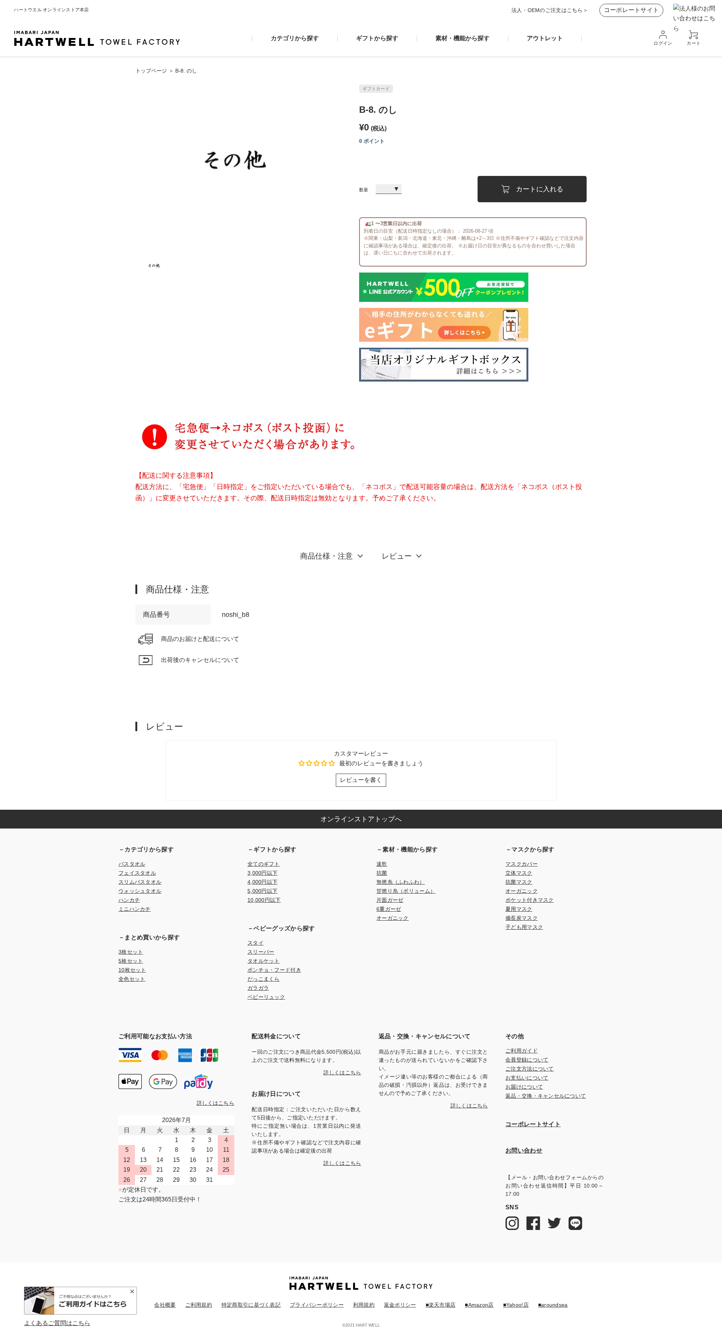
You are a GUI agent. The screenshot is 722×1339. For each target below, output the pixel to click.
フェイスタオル (137, 873)
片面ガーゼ (389, 900)
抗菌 (381, 873)
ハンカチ (129, 900)
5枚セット (130, 961)
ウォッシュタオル (139, 891)
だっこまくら (263, 979)
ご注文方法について (529, 1069)
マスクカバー (521, 864)
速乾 (381, 864)
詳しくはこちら (215, 1103)
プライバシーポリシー (317, 1305)
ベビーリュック (266, 997)
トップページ (151, 71)
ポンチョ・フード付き (274, 970)
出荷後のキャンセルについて (200, 660)
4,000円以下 (262, 882)
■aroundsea (553, 1305)
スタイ (255, 943)
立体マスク (518, 873)
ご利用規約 (198, 1305)
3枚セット (130, 952)
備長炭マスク (521, 918)
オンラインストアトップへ (361, 819)
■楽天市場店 (441, 1305)
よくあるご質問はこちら (57, 1323)
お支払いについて (526, 1078)
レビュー (397, 556)
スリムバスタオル (139, 882)
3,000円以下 (262, 873)
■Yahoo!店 (516, 1305)
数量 (363, 190)
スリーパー (260, 952)
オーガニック (392, 918)
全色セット (131, 979)
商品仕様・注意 (326, 556)
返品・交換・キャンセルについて (545, 1096)
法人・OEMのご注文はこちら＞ (549, 10)
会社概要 (165, 1305)
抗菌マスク (518, 882)
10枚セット (132, 970)
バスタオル (131, 864)
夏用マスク (518, 909)
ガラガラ (258, 988)
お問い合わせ (523, 1150)
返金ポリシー (400, 1305)
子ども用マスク (524, 927)
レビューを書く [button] (361, 780)
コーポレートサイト (631, 10)
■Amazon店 (479, 1305)
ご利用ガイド (521, 1051)
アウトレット (545, 38)
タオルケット (263, 961)
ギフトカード (376, 88)
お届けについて (524, 1087)
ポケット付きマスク (529, 900)
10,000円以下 (264, 900)
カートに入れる (539, 189)
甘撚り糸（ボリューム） (405, 891)
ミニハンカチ (134, 909)
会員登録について (526, 1060)
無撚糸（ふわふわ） (400, 882)
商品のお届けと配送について (200, 639)
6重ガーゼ (388, 909)
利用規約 (364, 1305)
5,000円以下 (262, 891)
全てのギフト (263, 864)
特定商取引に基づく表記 (251, 1305)
